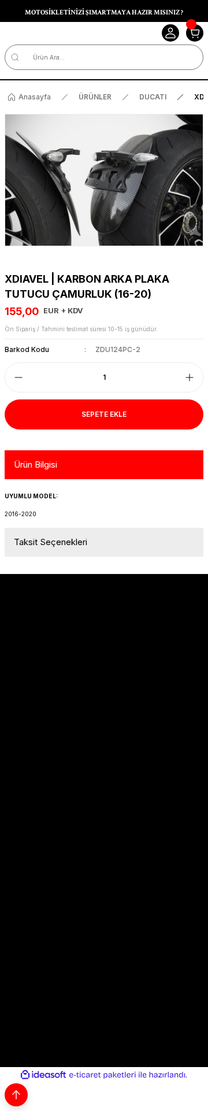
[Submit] (192, 866)
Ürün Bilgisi (35, 464)
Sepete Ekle (104, 414)
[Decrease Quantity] (18, 377)
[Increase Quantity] (189, 377)
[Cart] (194, 33)
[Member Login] (170, 33)
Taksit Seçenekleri (50, 541)
